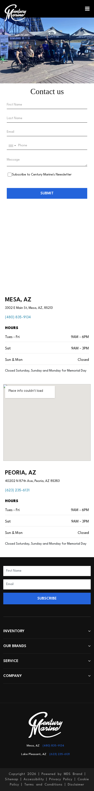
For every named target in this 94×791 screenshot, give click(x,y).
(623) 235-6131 (17, 490)
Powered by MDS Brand (62, 774)
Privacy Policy (60, 779)
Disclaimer (76, 784)
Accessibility (34, 779)
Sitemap (11, 779)
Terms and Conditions (43, 784)
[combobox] (12, 146)
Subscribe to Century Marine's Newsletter (41, 174)
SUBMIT (47, 193)
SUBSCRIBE (47, 598)
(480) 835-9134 (18, 317)
